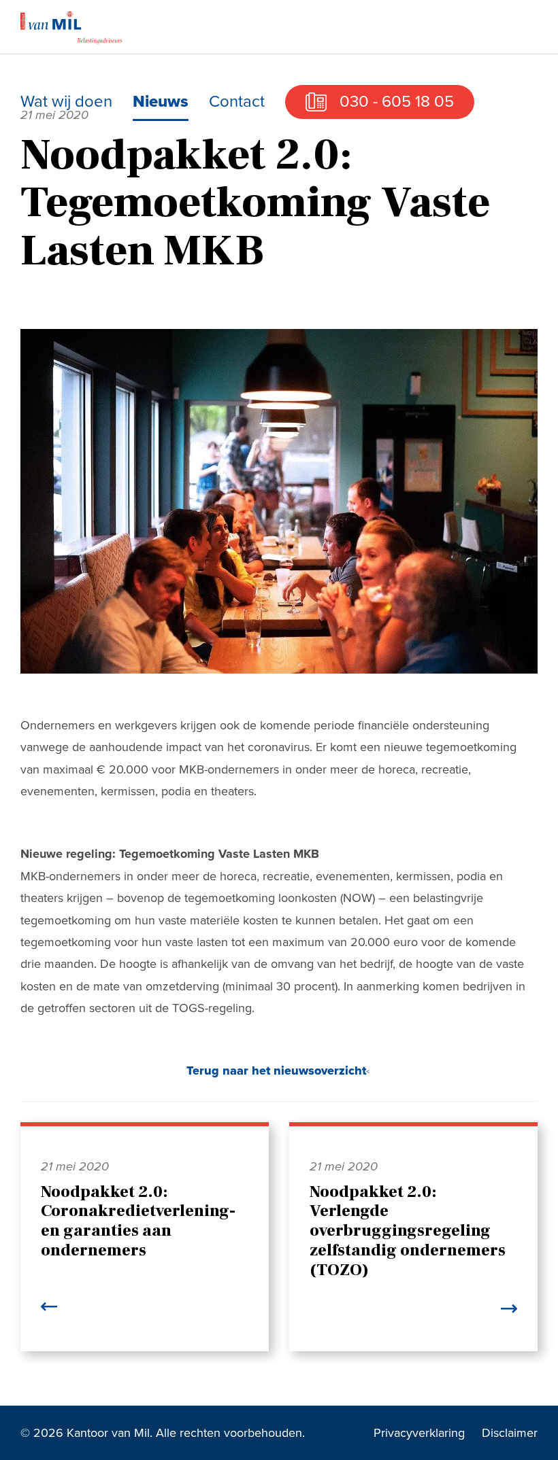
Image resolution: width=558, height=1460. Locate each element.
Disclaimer (510, 1432)
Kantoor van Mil (71, 27)
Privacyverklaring (419, 1432)
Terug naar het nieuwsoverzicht (276, 1070)
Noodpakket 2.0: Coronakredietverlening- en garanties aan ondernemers (138, 1221)
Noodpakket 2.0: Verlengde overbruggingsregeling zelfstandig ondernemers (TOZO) (408, 1231)
